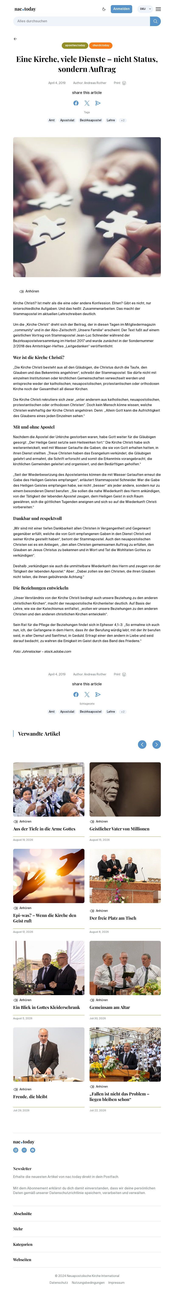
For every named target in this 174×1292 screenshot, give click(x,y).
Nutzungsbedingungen (88, 1282)
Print (117, 83)
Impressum (116, 1282)
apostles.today (75, 45)
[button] (22, 821)
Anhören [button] (32, 291)
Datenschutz (59, 1282)
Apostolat (67, 120)
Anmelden (121, 9)
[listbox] (145, 9)
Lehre (111, 120)
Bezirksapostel (90, 120)
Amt (52, 120)
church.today (101, 45)
